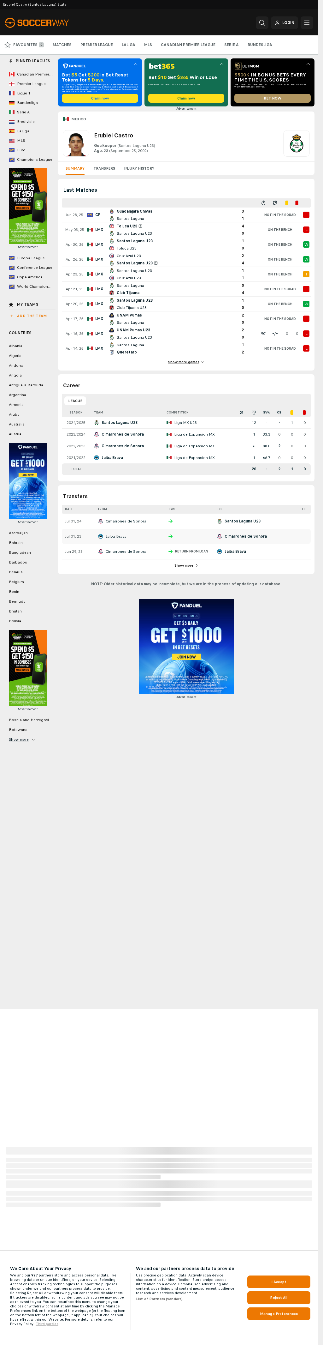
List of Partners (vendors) (159, 1299)
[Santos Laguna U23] (296, 143)
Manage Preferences (279, 1314)
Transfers (104, 168)
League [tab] (75, 401)
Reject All (278, 1297)
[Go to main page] (48, 23)
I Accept (278, 1282)
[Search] (262, 22)
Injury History (139, 168)
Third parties (47, 1324)
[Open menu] (307, 22)
